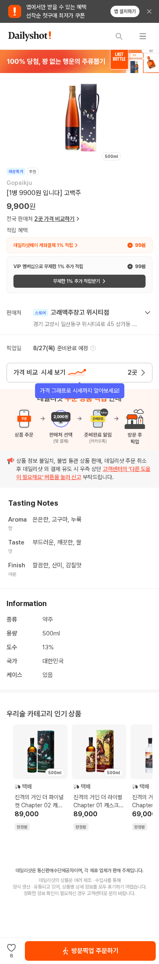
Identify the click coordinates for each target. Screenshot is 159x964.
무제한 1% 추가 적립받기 (76, 281)
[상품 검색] (119, 36)
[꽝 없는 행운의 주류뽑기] (79, 61)
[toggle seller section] (147, 313)
